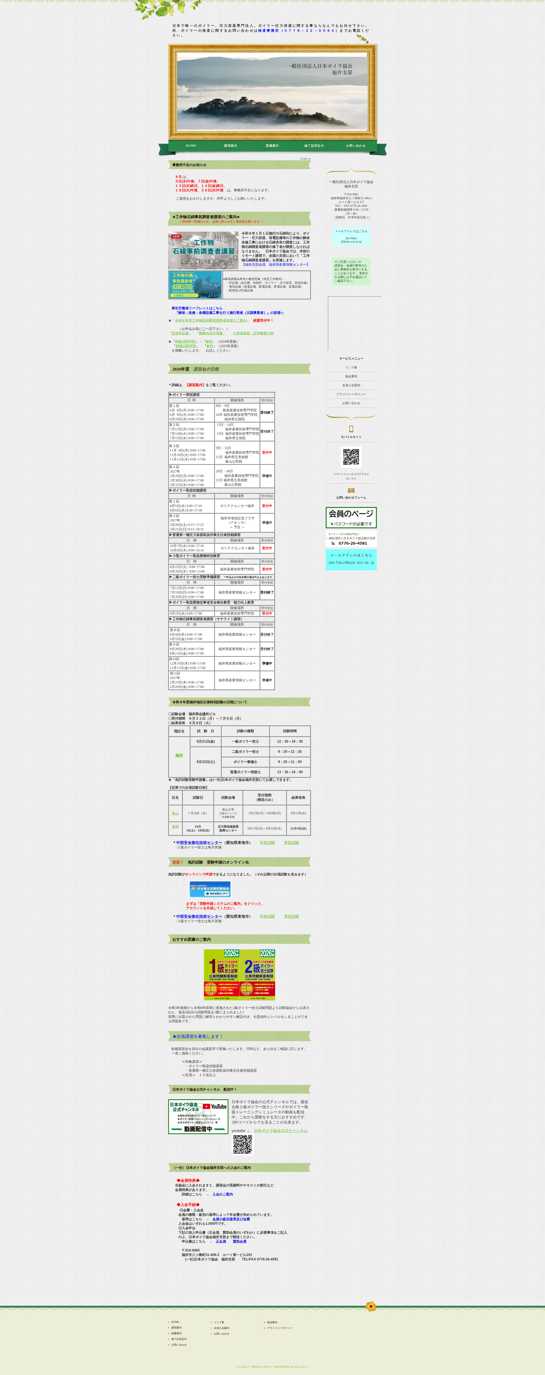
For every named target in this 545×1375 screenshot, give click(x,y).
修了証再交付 (314, 145)
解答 (209, 341)
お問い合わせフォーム (351, 497)
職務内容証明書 (211, 333)
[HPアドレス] (351, 568)
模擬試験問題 (185, 341)
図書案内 (272, 145)
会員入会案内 (351, 385)
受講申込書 (180, 333)
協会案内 (351, 376)
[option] (272, 92)
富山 (175, 813)
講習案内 (230, 145)
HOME (191, 145)
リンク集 (351, 367)
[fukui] (351, 545)
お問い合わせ (356, 145)
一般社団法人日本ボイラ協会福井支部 (269, 1366)
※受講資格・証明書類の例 (253, 333)
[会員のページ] (351, 526)
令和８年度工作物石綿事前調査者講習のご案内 (211, 320)
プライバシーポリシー (351, 394)
